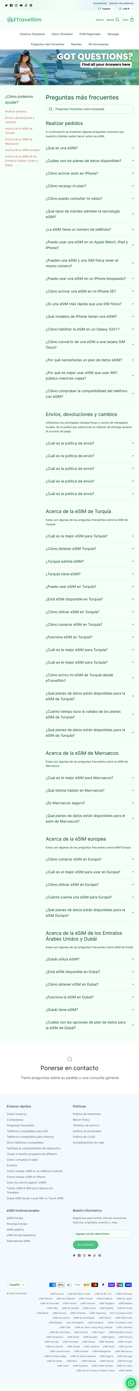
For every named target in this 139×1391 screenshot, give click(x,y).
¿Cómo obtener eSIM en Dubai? (72, 984)
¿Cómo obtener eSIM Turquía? (71, 549)
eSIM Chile (65, 1327)
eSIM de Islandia (54, 1346)
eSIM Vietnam (88, 1303)
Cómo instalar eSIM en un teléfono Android (34, 1171)
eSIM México (45, 1298)
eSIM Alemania (70, 1341)
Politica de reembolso (87, 1114)
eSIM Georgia (51, 1341)
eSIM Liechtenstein (60, 1351)
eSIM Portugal (124, 1361)
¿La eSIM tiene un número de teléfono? (78, 229)
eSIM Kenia (108, 1346)
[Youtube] (21, 5)
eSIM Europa (15, 1218)
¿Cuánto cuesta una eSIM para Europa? (79, 897)
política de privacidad (87, 1131)
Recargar (113, 34)
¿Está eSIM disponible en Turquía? (74, 599)
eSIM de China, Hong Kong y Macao (94, 1327)
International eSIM (18, 1241)
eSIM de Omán (54, 1361)
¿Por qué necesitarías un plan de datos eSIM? (84, 360)
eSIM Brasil (42, 1313)
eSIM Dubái (73, 1337)
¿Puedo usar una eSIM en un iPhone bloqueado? (86, 278)
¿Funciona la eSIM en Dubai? (70, 997)
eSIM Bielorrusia (123, 1317)
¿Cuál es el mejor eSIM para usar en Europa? (83, 872)
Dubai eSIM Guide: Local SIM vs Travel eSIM (35, 1198)
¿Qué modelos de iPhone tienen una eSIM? (81, 316)
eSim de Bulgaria (75, 1322)
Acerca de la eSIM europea (22, 150)
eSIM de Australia (49, 1303)
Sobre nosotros (17, 1114)
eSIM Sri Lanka (124, 1365)
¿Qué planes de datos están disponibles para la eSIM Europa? (85, 913)
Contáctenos (15, 1119)
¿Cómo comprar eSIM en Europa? (74, 859)
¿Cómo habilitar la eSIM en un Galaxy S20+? (83, 329)
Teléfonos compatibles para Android (30, 1136)
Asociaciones (100, 3)
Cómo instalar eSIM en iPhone (26, 1177)
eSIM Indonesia (124, 1293)
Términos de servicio (86, 1125)
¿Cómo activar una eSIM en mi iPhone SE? (81, 291)
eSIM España (106, 1308)
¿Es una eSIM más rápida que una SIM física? (84, 304)
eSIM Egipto (108, 1337)
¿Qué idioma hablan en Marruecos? (75, 790)
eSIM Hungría (125, 1341)
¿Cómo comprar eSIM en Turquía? (74, 624)
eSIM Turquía (86, 1298)
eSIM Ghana (88, 1341)
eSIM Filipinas (88, 1361)
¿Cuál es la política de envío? (70, 443)
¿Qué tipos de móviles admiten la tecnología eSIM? (83, 214)
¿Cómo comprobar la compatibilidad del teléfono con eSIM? (86, 394)
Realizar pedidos (15, 111)
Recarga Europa (17, 1223)
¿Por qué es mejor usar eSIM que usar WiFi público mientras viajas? (81, 375)
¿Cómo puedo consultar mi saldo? (74, 198)
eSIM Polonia (106, 1361)
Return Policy (81, 1119)
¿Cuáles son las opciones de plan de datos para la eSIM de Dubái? (86, 1025)
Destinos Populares (32, 34)
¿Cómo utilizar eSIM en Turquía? (72, 612)
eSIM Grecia (89, 1308)
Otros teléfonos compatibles (25, 1142)
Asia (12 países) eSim (121, 1313)
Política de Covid (84, 1136)
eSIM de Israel (124, 1308)
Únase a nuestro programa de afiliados (32, 1154)
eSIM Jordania (91, 1346)
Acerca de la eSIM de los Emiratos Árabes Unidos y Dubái (21, 161)
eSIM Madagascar (101, 1351)
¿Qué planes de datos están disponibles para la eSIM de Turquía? (85, 696)
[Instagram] (16, 5)
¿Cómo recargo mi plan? (66, 186)
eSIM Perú (71, 1361)
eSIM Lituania (81, 1351)
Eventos (12, 1165)
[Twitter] (6, 5)
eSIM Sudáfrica (104, 1298)
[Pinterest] (31, 5)
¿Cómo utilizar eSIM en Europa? (72, 884)
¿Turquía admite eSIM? (65, 561)
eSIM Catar (63, 1365)
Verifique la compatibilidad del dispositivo (34, 1148)
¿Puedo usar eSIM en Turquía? (71, 586)
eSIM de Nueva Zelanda (83, 1356)
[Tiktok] (26, 5)
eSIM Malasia (125, 1303)
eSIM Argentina (98, 1313)
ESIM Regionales (90, 34)
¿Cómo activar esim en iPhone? (72, 173)
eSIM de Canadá (70, 1308)
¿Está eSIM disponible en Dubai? (73, 972)
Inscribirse (85, 1244)
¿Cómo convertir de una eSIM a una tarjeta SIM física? (85, 344)
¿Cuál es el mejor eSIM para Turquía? (77, 662)
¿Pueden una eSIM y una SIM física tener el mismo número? (82, 263)
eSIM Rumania (80, 1365)
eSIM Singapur (106, 1303)
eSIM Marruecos (123, 1351)
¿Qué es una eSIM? (62, 148)
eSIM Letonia (125, 1346)
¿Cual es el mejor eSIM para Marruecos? (79, 778)
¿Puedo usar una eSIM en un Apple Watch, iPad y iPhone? (87, 245)
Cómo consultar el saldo (22, 1159)
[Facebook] (11, 5)
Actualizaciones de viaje (88, 1142)
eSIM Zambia (125, 1370)
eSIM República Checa (120, 1332)
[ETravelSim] (24, 19)
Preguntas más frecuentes (47, 44)
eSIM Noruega (124, 1356)
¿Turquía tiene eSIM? (63, 574)
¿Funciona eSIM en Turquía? (69, 637)
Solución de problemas (122, 3)
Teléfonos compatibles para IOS (27, 1131)
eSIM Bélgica (55, 1322)
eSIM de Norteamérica (21, 1235)
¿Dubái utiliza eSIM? (63, 959)
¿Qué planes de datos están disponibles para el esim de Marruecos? (85, 818)
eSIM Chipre (98, 1332)
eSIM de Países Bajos (55, 1356)
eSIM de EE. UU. (103, 1293)
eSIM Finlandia (77, 1313)
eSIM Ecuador (90, 1337)
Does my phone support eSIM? (26, 1182)
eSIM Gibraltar (106, 1341)
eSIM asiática (15, 1229)
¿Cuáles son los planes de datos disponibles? (83, 161)
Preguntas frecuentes (20, 1125)
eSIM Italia (52, 1308)
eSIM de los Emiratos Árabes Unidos (95, 1370)
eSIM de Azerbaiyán (84, 1317)
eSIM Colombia (124, 1327)
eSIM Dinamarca (54, 1337)
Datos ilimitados (62, 34)
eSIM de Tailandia (65, 1298)
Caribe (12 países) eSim (119, 1322)
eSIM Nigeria (106, 1356)
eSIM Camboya (95, 1322)
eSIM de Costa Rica (60, 1332)
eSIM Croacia (81, 1332)
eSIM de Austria (61, 1317)
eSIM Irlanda (73, 1346)
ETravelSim (21, 1293)
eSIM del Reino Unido (79, 1293)
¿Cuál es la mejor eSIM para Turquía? (77, 536)
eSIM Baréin (105, 1317)
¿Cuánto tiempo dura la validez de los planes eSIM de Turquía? (83, 714)
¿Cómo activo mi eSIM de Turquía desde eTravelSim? (79, 678)
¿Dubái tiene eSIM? (62, 1010)
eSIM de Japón (124, 1298)
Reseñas (76, 44)
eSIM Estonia (59, 1313)
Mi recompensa (98, 44)
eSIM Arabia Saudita (102, 1365)
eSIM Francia (69, 1303)
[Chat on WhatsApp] (131, 1383)
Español (15, 1284)
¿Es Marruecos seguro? (65, 803)
